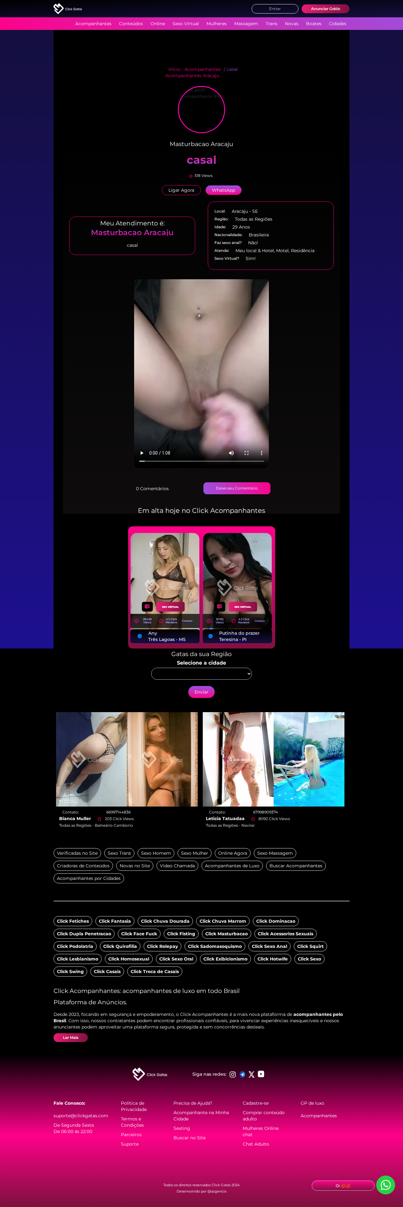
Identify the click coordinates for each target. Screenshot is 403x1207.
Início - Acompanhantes (194, 69)
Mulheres (217, 23)
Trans (271, 23)
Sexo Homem (156, 853)
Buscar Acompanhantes (296, 866)
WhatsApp (223, 190)
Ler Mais (70, 1037)
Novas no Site (135, 866)
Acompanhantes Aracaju (192, 75)
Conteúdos (131, 23)
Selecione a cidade (201, 663)
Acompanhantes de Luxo (232, 866)
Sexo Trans (119, 853)
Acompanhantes (93, 23)
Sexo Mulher (194, 853)
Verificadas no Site (77, 853)
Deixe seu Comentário (237, 488)
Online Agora (232, 853)
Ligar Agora (181, 190)
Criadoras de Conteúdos (83, 866)
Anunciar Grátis (325, 8)
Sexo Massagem (275, 853)
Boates (313, 23)
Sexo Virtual (186, 23)
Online (157, 23)
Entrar (275, 8)
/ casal (231, 69)
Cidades (337, 23)
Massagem (246, 23)
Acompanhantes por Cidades (89, 878)
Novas (291, 23)
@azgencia (216, 1191)
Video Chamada (177, 866)
